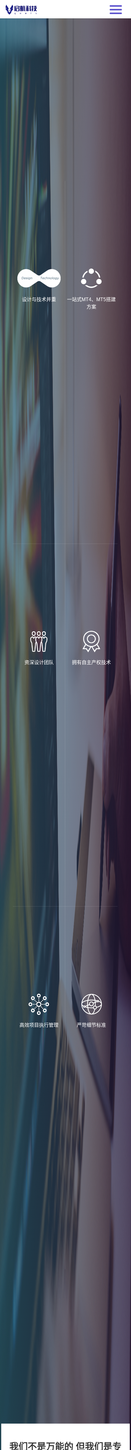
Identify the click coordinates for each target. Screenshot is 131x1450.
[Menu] (116, 8)
